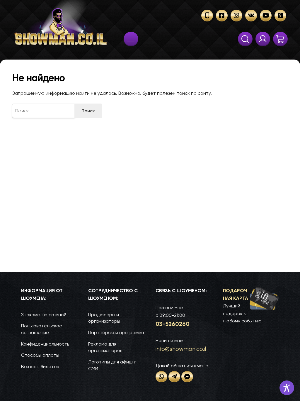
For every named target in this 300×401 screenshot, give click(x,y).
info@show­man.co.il (181, 349)
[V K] (251, 15)
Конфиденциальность (45, 344)
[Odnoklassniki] (280, 15)
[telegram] (174, 376)
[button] (251, 306)
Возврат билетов (40, 366)
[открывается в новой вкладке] (161, 376)
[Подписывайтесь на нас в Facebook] (221, 15)
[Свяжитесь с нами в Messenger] (187, 376)
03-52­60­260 (173, 323)
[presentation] (131, 39)
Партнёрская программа (116, 332)
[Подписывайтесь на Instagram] (236, 15)
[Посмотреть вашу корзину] (280, 39)
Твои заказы (262, 39)
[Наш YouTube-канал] (265, 15)
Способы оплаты (40, 355)
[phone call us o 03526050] (207, 15)
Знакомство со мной (44, 314)
